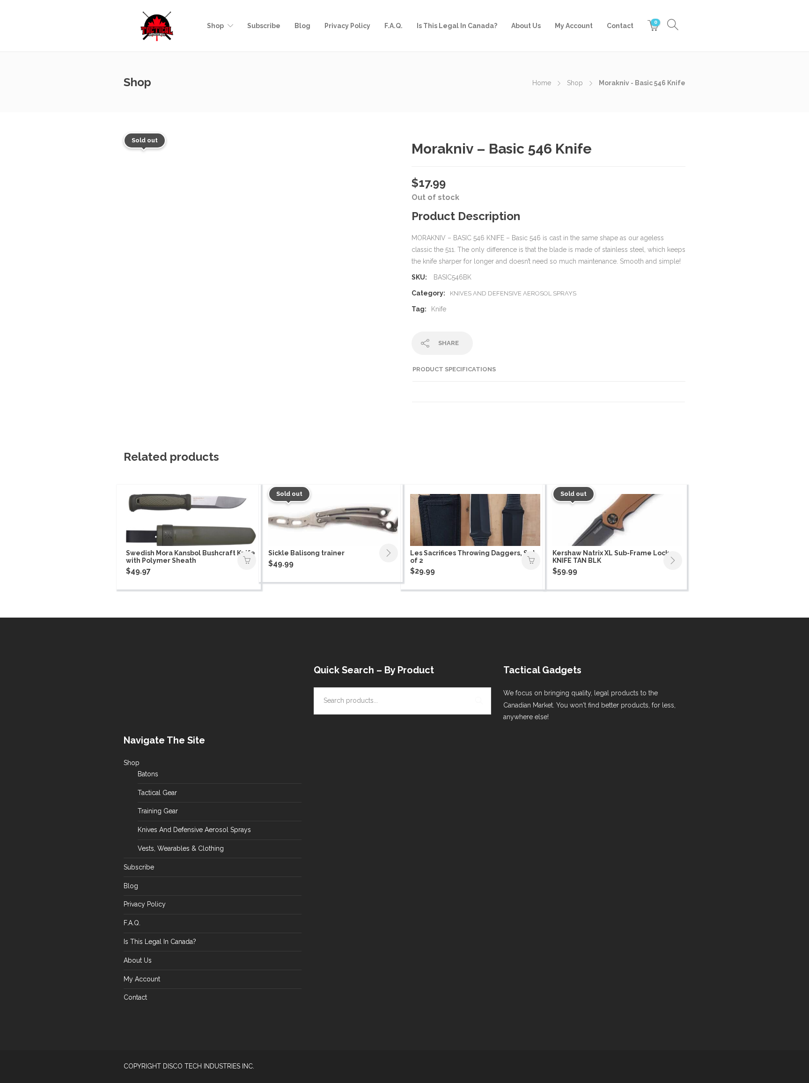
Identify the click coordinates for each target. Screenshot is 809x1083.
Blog (302, 25)
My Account (574, 25)
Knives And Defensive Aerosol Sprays (513, 293)
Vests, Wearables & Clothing (181, 848)
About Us (526, 25)
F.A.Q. (393, 25)
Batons (148, 774)
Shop (215, 25)
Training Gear (158, 811)
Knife (438, 309)
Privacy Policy (347, 25)
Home (541, 83)
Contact (620, 25)
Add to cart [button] (246, 560)
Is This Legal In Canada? (457, 25)
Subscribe (263, 25)
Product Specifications (454, 369)
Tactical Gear (157, 792)
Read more (388, 553)
